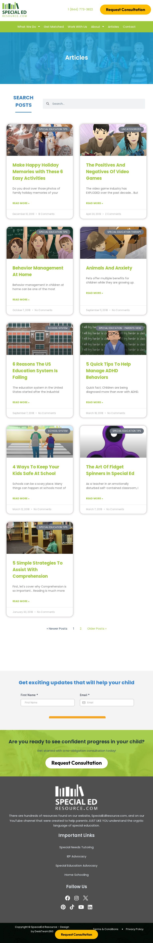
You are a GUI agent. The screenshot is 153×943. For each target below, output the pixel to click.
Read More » (21, 203)
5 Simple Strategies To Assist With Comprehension (38, 569)
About (95, 27)
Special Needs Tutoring (76, 847)
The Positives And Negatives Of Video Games (107, 171)
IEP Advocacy (76, 856)
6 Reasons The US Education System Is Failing (35, 370)
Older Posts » (97, 628)
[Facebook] (68, 898)
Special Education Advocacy (76, 865)
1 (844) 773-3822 (80, 9)
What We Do (26, 27)
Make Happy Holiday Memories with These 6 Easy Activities (38, 171)
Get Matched (54, 27)
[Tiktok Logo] (72, 907)
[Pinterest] (63, 907)
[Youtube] (81, 907)
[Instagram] (76, 898)
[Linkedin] (90, 907)
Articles (113, 27)
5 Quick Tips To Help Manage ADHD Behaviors (108, 370)
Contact (129, 27)
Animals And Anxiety (109, 268)
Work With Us (77, 27)
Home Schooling (77, 875)
